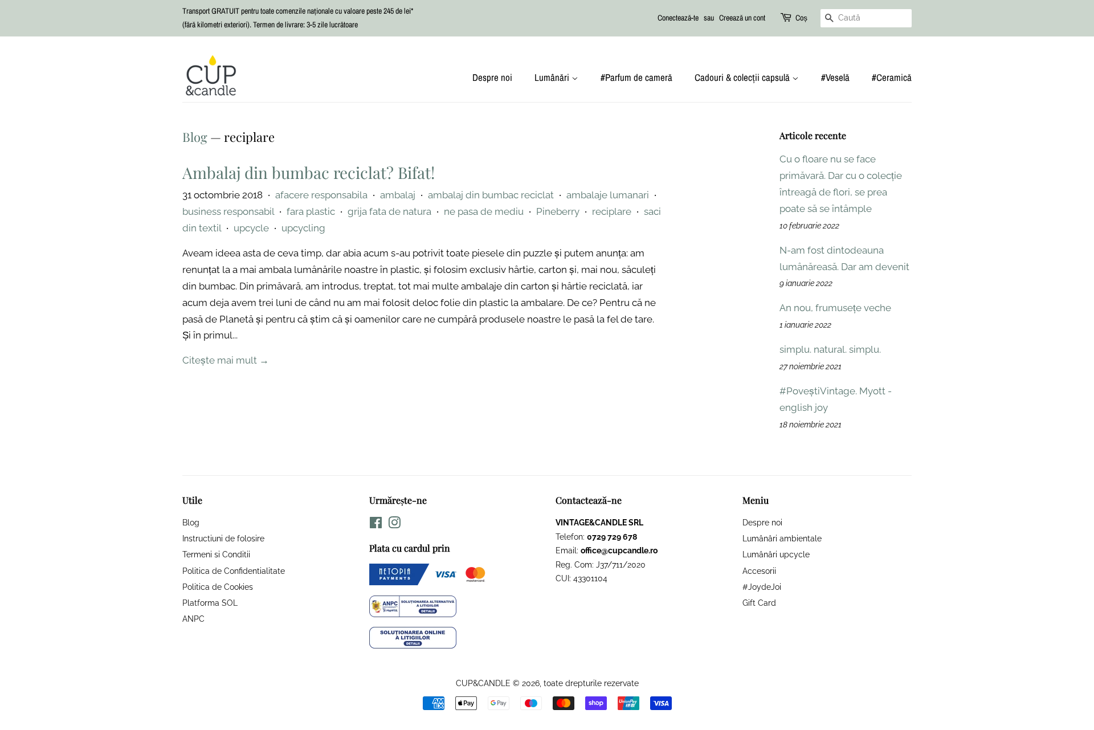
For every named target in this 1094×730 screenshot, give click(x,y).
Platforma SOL (210, 602)
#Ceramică (892, 77)
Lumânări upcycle (776, 554)
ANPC (193, 618)
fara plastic (311, 211)
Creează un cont (742, 18)
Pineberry (557, 211)
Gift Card (759, 602)
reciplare (611, 211)
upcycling (303, 228)
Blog (194, 136)
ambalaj (397, 195)
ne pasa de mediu (484, 211)
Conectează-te (678, 18)
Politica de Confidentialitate (233, 571)
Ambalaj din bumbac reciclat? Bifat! (308, 172)
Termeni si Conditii (216, 554)
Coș (801, 18)
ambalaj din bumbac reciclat (491, 195)
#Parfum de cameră (636, 77)
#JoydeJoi (761, 587)
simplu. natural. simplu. (830, 349)
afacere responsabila (321, 195)
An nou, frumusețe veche (835, 307)
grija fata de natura (389, 211)
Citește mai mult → (225, 360)
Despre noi (492, 77)
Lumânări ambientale (782, 538)
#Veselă (835, 77)
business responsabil (228, 211)
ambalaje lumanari (607, 195)
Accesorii (759, 571)
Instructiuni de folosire (223, 538)
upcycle (251, 228)
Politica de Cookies (217, 587)
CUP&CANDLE (483, 683)
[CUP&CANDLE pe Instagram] (394, 524)
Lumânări (553, 77)
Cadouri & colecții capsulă (743, 77)
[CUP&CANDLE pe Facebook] (375, 524)
